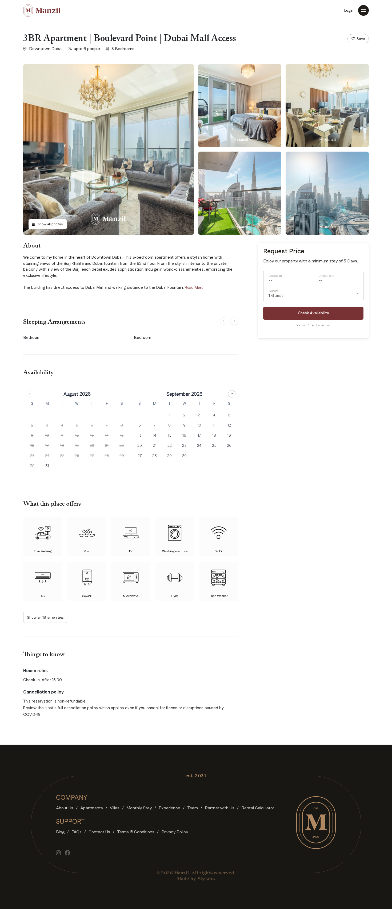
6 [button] (92, 425)
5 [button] (77, 425)
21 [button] (107, 445)
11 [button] (62, 435)
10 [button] (47, 435)
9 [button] (32, 435)
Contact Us (99, 831)
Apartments (91, 807)
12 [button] (77, 435)
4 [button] (62, 425)
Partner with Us (219, 807)
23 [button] (32, 455)
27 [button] (92, 455)
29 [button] (121, 455)
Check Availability (313, 313)
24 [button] (47, 455)
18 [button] (62, 445)
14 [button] (107, 435)
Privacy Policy (174, 831)
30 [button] (32, 466)
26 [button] (77, 455)
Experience (169, 807)
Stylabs (206, 879)
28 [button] (107, 455)
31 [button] (47, 466)
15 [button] (121, 435)
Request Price (283, 251)
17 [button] (47, 445)
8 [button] (122, 425)
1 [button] (121, 415)
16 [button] (32, 445)
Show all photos (50, 224)
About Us (64, 807)
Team (192, 807)
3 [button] (47, 425)
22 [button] (121, 445)
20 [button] (92, 445)
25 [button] (62, 455)
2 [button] (32, 425)
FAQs (76, 831)
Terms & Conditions (135, 831)
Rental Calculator (257, 807)
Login (348, 10)
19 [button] (77, 445)
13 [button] (92, 435)
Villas (114, 807)
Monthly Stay (139, 807)
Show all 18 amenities (45, 617)
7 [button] (107, 425)
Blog (60, 831)
